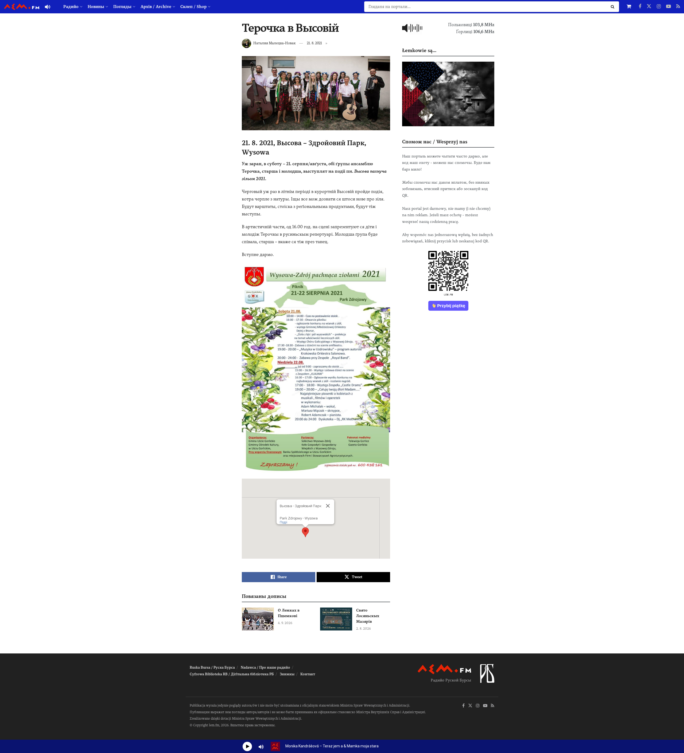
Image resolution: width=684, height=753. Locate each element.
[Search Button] (613, 6)
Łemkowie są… (419, 50)
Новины (96, 6)
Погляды (122, 6)
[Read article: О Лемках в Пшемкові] (258, 619)
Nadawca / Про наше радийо (265, 667)
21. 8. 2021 (314, 43)
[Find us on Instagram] (659, 6)
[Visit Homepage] (21, 6)
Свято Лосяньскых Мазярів (367, 616)
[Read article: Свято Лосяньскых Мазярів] (336, 619)
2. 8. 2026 (363, 628)
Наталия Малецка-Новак (274, 43)
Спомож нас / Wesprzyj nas (434, 141)
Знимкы (287, 674)
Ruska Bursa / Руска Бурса (212, 667)
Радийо (71, 6)
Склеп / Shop (193, 6)
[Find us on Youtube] (668, 6)
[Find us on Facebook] (640, 6)
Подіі (283, 522)
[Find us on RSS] (678, 6)
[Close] (327, 505)
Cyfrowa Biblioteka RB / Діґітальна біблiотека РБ (232, 674)
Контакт (307, 674)
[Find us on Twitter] (649, 6)
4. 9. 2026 (285, 623)
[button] (305, 532)
